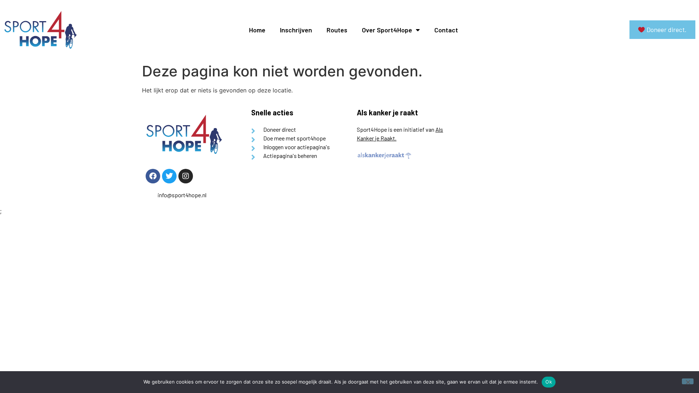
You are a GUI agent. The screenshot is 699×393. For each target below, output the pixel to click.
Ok (548, 382)
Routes (337, 30)
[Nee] (688, 381)
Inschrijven (296, 30)
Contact (446, 30)
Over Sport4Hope (387, 30)
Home (257, 30)
